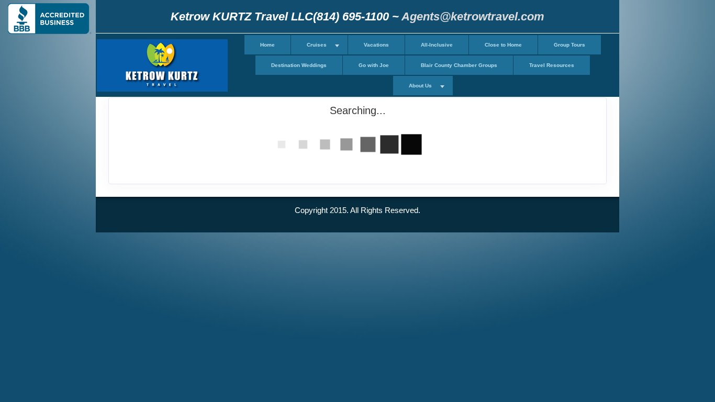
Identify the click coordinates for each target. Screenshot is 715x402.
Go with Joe (374, 65)
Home (267, 45)
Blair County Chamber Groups (459, 65)
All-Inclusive (437, 45)
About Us (420, 85)
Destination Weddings (299, 65)
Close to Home (503, 45)
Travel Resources (551, 65)
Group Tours (569, 45)
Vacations (376, 45)
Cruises (317, 45)
